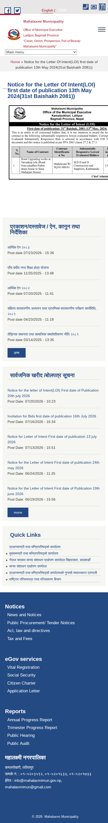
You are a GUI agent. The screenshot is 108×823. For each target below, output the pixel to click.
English (47, 10)
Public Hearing (21, 735)
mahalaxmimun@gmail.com (28, 787)
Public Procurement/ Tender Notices (41, 622)
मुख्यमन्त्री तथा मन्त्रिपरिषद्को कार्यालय (33, 553)
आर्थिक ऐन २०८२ (19, 288)
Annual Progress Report (29, 719)
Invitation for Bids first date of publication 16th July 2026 (52, 416)
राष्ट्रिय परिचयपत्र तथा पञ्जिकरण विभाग (35, 579)
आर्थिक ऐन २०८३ (19, 247)
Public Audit (18, 743)
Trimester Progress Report (32, 727)
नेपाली (62, 10)
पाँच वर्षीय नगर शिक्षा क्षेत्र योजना (28, 268)
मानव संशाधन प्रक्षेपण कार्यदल (28, 566)
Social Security (21, 675)
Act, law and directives (28, 630)
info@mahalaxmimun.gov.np (37, 780)
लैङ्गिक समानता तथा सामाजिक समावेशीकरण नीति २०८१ (43, 334)
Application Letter (23, 691)
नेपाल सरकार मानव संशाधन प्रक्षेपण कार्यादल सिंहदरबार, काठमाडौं (52, 560)
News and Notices (24, 614)
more (18, 512)
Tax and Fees (19, 638)
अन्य (16, 353)
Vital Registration (23, 667)
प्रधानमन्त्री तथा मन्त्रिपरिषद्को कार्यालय (35, 547)
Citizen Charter (21, 683)
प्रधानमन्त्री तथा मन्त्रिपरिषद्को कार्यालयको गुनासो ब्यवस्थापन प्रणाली (53, 573)
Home (15, 62)
